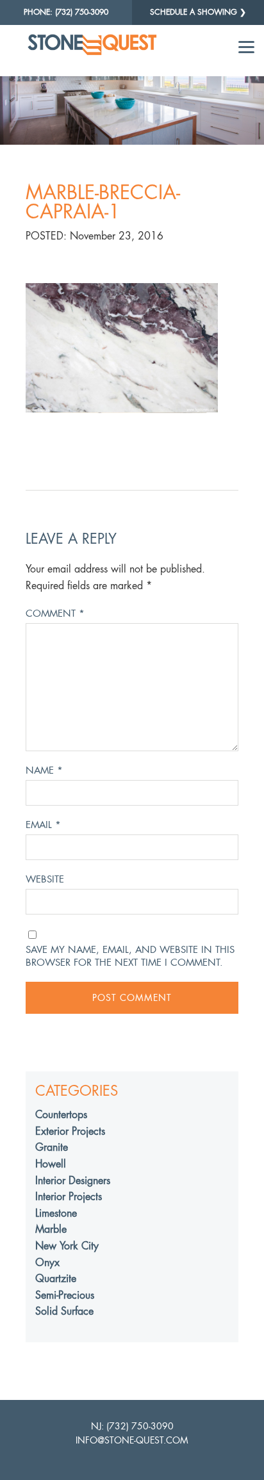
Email (43, 824)
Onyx (47, 1262)
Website (45, 879)
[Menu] (246, 46)
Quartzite (55, 1278)
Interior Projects (68, 1196)
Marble (51, 1229)
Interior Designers (72, 1180)
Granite (51, 1147)
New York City (67, 1246)
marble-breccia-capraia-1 (103, 202)
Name (44, 770)
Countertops (61, 1114)
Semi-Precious (64, 1295)
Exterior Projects (70, 1131)
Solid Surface (64, 1311)
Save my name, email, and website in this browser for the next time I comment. (130, 955)
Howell (50, 1164)
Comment (55, 613)
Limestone (56, 1213)
